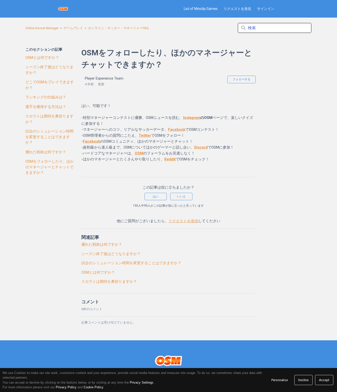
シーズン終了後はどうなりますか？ (49, 70)
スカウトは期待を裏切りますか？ (49, 119)
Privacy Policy (66, 387)
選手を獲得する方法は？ (45, 107)
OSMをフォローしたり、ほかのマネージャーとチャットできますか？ (49, 167)
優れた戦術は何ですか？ (45, 152)
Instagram (191, 117)
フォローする (241, 79)
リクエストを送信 (237, 9)
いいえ (181, 196)
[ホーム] (63, 8)
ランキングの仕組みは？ (45, 97)
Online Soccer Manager (41, 28)
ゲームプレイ (73, 28)
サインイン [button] (265, 9)
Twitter (145, 135)
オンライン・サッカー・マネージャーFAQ (118, 28)
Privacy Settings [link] (141, 382)
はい (156, 196)
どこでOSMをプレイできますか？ (49, 85)
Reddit (170, 159)
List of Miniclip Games (201, 9)
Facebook (176, 129)
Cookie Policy (93, 387)
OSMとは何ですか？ (42, 57)
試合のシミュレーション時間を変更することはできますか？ (49, 137)
